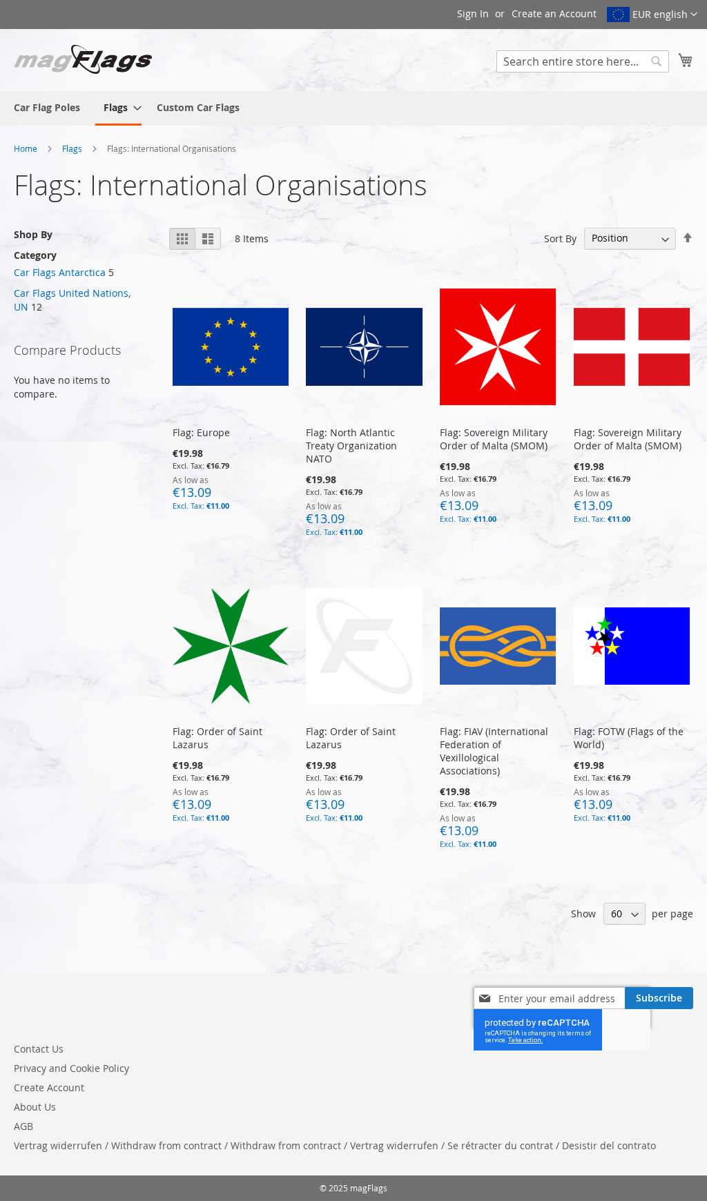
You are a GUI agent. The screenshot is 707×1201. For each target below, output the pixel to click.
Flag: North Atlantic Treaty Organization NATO (351, 445)
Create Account (49, 1087)
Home (26, 148)
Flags (73, 148)
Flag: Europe (201, 432)
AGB (23, 1126)
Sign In (473, 13)
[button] (652, 14)
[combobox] (582, 61)
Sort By (560, 237)
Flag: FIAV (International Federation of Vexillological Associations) (494, 751)
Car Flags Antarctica (60, 272)
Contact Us (39, 1048)
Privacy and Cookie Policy (71, 1068)
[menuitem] (47, 107)
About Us (35, 1106)
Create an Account (554, 13)
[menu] (353, 108)
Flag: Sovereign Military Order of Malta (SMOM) (494, 439)
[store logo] (83, 59)
